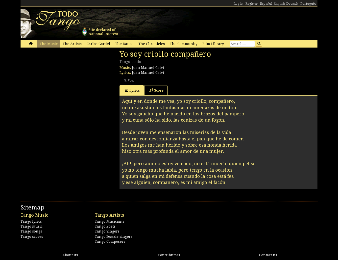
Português (308, 3)
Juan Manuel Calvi (148, 68)
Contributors (169, 255)
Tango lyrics (31, 221)
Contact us (268, 255)
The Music (49, 44)
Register (251, 3)
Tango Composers (110, 241)
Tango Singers (107, 231)
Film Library (213, 44)
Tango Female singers (113, 236)
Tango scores (32, 236)
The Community (183, 44)
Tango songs (31, 231)
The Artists (72, 44)
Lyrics (134, 90)
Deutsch (292, 3)
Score (159, 90)
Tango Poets (105, 226)
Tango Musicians (109, 221)
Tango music (32, 226)
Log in (238, 3)
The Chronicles (151, 44)
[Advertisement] (58, 84)
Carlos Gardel (98, 44)
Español (266, 3)
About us (70, 255)
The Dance (124, 44)
